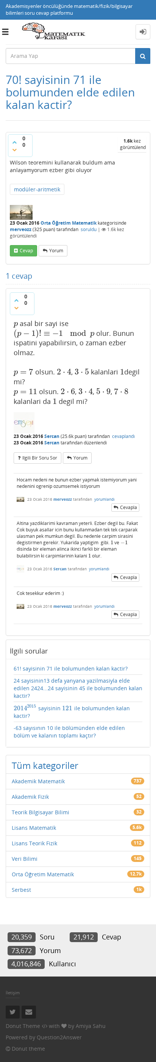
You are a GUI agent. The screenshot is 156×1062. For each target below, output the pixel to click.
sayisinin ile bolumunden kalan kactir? (72, 711)
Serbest (21, 889)
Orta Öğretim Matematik (69, 223)
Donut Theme (23, 1025)
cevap (26, 250)
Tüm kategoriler (45, 765)
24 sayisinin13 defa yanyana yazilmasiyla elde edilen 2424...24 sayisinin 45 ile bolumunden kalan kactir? (78, 688)
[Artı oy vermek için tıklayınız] (14, 142)
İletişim (13, 992)
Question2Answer (59, 1037)
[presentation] (16, 323)
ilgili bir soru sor (39, 458)
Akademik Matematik (38, 781)
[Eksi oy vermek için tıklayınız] (14, 149)
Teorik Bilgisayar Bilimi (40, 812)
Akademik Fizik (30, 796)
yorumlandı (104, 499)
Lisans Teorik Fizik (34, 843)
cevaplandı (123, 436)
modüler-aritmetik (37, 189)
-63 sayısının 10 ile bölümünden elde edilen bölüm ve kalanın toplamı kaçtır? (69, 731)
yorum (56, 250)
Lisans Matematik (34, 827)
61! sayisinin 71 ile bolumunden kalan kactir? (71, 668)
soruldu (89, 229)
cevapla (128, 507)
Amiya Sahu (91, 1025)
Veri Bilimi (24, 858)
